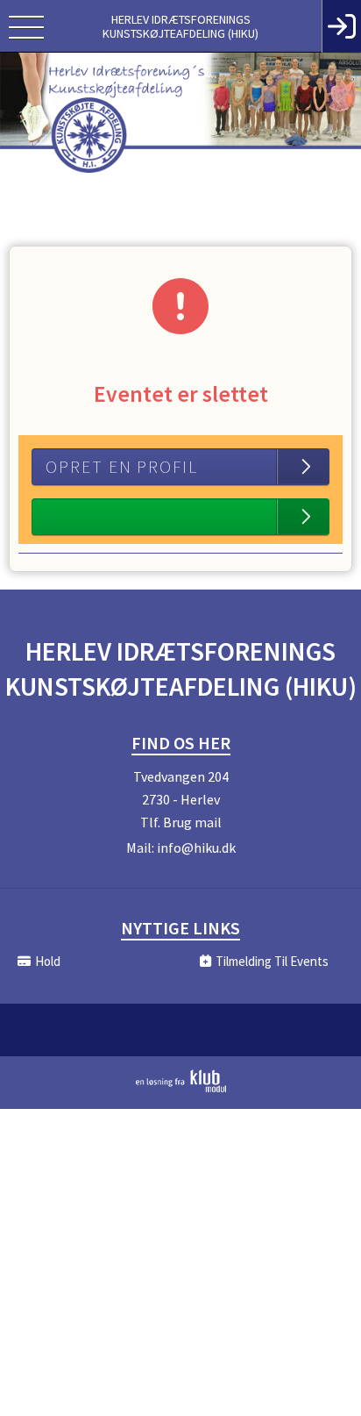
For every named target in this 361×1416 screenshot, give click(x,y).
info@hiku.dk (196, 847)
